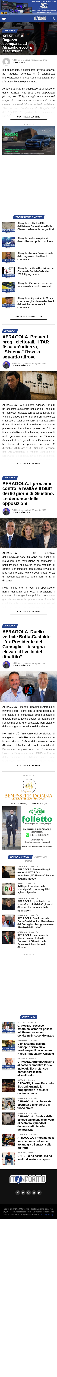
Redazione (20, 62)
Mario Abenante (22, 366)
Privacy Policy (47, 1214)
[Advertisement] (28, 183)
